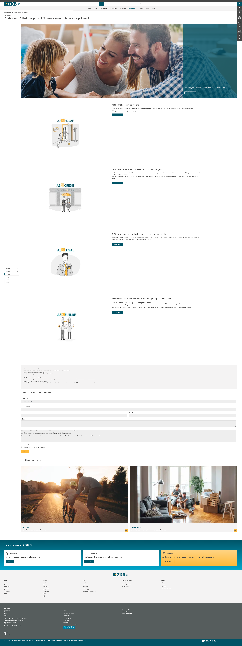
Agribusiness (46, 595)
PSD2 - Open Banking (72, 618)
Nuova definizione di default (10, 622)
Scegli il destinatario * (26, 399)
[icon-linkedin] (9, 634)
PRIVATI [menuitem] (101, 4)
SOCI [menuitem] (112, 4)
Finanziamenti (7, 586)
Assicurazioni (20, 12)
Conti (5, 582)
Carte (5, 584)
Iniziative (84, 588)
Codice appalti (70, 622)
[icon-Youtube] (6, 634)
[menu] (128, 4)
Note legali (65, 617)
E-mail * (131, 413)
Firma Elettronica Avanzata (68, 613)
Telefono (23, 413)
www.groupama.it (81, 382)
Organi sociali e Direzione (166, 588)
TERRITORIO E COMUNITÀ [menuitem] (121, 4)
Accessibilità (65, 610)
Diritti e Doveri (85, 584)
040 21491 (128, 609)
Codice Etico (163, 586)
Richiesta (23, 419)
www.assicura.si (57, 370)
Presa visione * (25, 444)
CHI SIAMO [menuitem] (145, 4)
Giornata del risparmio (126, 584)
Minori (5, 596)
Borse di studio (85, 586)
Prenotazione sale (125, 586)
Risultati (162, 582)
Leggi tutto (117, 115)
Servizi (5, 595)
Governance (163, 584)
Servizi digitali (46, 586)
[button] (239, 4)
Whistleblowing (66, 620)
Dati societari (7, 610)
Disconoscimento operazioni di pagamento (71, 624)
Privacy (5, 613)
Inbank (5, 593)
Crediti (85, 640)
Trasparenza (6, 611)
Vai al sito (191, 93)
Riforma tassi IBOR (71, 615)
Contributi (124, 582)
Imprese (45, 580)
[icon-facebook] (7, 634)
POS (44, 584)
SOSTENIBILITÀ (153, 4)
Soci (84, 580)
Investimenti (6, 588)
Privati (15, 12)
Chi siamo (163, 580)
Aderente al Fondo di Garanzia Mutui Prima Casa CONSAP (16, 618)
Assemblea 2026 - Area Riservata (89, 591)
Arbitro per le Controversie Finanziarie (16, 624)
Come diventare (86, 582)
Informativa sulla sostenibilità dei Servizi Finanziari (14, 625)
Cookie (5, 615)
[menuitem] (232, 0)
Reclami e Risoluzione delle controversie (12, 617)
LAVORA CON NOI (133, 4)
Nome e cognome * (26, 406)
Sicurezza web (66, 611)
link (105, 435)
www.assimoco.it (67, 370)
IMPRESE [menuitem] (107, 4)
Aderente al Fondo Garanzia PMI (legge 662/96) (14, 620)
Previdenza (6, 589)
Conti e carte (46, 582)
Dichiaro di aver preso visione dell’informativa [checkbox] (34, 447)
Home (12, 12)
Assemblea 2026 (86, 589)
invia (26, 452)
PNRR (44, 593)
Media (162, 589)
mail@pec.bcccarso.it (128, 613)
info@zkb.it (127, 611)
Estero (44, 596)
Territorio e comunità (127, 580)
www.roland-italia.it (91, 379)
